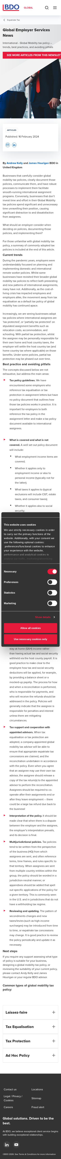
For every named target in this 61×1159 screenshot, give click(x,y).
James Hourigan (39, 163)
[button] (7, 145)
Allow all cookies (30, 627)
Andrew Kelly (15, 163)
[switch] (52, 582)
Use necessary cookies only (30, 639)
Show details (42, 617)
